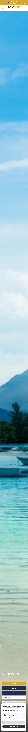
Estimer (14, 693)
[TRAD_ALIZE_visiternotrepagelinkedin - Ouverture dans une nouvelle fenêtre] (16, 1)
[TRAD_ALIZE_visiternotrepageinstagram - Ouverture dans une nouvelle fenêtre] (13, 1)
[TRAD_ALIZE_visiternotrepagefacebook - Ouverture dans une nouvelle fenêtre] (11, 1)
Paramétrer (13, 722)
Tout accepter (14, 726)
